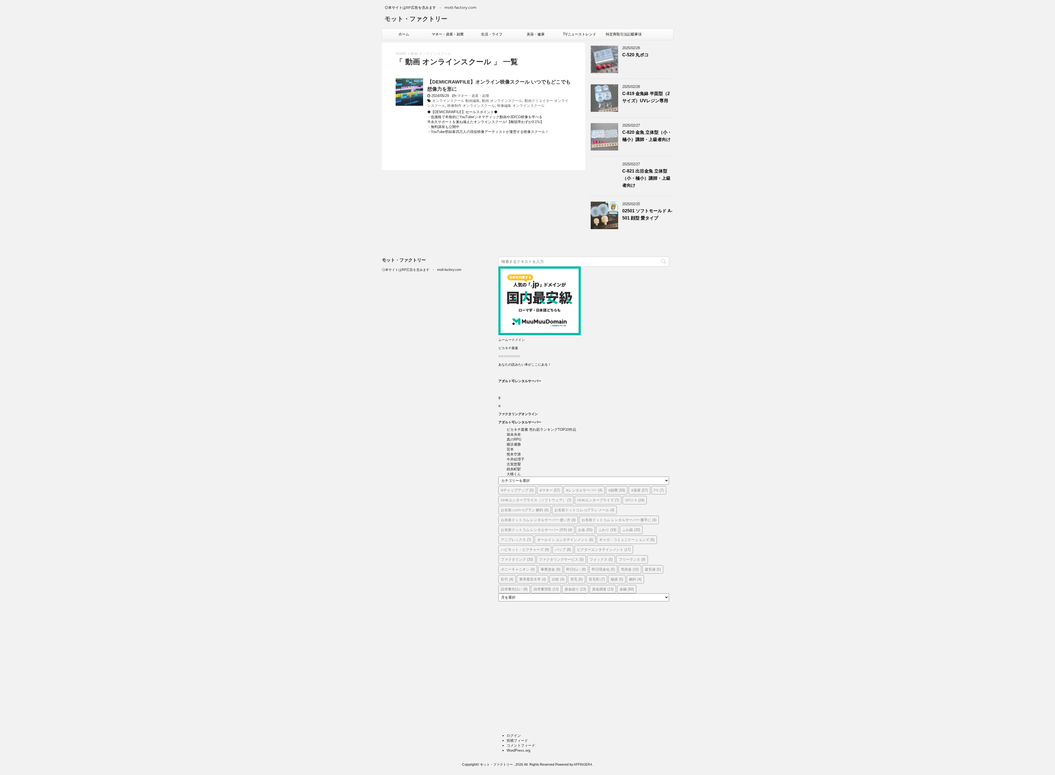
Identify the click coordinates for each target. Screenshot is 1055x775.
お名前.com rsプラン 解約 (524, 510)
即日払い (576, 569)
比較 (558, 579)
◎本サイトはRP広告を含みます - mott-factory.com (421, 270)
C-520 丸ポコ (635, 54)
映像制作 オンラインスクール (471, 106)
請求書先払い (514, 589)
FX (659, 490)
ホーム (403, 34)
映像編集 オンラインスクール (521, 106)
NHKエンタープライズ (598, 500)
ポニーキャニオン (518, 569)
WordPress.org (518, 750)
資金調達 (602, 589)
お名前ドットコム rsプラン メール (584, 510)
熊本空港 (514, 454)
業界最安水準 (532, 579)
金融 (627, 589)
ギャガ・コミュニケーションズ (626, 539)
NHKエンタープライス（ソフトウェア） (536, 500)
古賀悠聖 (514, 464)
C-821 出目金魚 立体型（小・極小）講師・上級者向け (646, 178)
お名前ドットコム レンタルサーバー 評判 (536, 529)
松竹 (507, 579)
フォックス (601, 559)
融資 (617, 579)
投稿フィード (517, 740)
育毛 (576, 579)
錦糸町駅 (514, 469)
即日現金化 (603, 569)
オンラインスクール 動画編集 (456, 101)
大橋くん (514, 474)
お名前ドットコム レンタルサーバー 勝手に (619, 520)
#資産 (639, 490)
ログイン (514, 736)
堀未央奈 (514, 434)
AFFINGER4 (583, 764)
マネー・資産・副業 (448, 34)
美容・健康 (536, 34)
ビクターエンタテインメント (604, 549)
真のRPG (514, 439)
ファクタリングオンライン (518, 414)
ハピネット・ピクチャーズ (525, 549)
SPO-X (634, 500)
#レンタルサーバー (584, 490)
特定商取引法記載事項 (624, 34)
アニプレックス (516, 539)
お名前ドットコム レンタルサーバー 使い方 (538, 520)
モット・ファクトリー (416, 19)
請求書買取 (546, 589)
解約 (635, 579)
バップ (563, 549)
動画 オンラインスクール (502, 101)
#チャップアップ (517, 490)
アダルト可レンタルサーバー (519, 381)
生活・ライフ (491, 34)
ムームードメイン (511, 340)
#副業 (616, 490)
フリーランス (632, 559)
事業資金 (550, 569)
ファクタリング (517, 559)
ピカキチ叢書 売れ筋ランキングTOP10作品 (541, 429)
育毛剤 (597, 579)
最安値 (653, 569)
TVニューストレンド (579, 34)
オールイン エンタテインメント (565, 539)
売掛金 (630, 569)
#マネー (550, 490)
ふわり (607, 529)
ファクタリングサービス (561, 559)
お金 (585, 529)
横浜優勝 (514, 444)
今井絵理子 (515, 459)
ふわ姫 (631, 529)
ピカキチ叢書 (508, 348)
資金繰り (575, 589)
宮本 (510, 449)
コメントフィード (521, 745)
